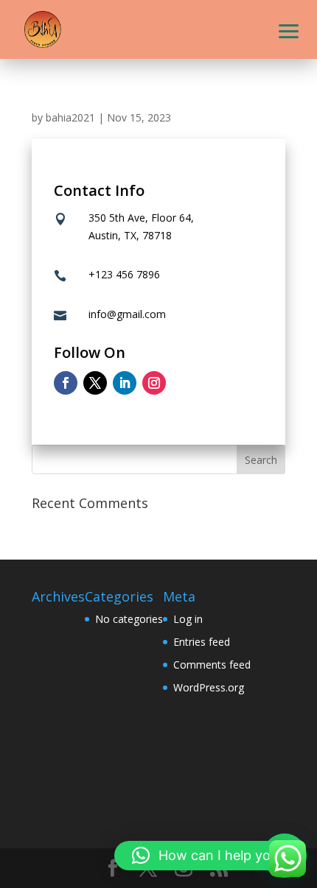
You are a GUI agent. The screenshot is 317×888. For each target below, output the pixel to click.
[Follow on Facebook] (65, 383)
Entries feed (201, 642)
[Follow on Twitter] (95, 383)
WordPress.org (208, 687)
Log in (188, 619)
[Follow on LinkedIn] (124, 383)
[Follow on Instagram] (154, 383)
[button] (289, 29)
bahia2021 (70, 117)
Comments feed (212, 665)
